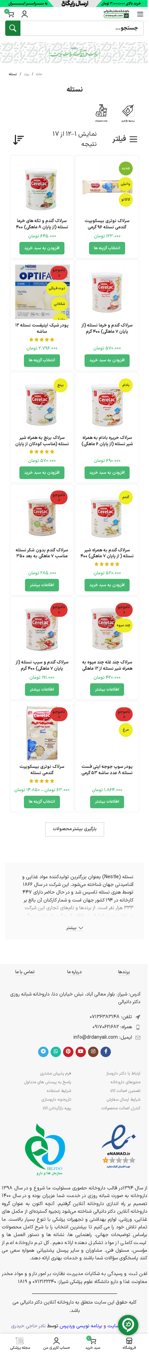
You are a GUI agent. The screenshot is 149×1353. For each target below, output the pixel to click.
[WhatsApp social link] (56, 1052)
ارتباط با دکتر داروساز (123, 1073)
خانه (39, 74)
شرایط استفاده (59, 1091)
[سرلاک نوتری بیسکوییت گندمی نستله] (42, 733)
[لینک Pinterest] (68, 1052)
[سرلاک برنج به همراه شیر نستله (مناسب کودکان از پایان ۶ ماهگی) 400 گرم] (42, 404)
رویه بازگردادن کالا (57, 1108)
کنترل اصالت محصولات (120, 1108)
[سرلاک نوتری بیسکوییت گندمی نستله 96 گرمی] (107, 187)
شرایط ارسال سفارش (123, 1099)
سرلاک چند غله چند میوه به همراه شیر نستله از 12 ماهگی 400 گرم (107, 668)
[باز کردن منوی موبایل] (140, 14)
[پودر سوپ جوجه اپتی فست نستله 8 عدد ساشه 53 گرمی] (107, 733)
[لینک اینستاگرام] (93, 1052)
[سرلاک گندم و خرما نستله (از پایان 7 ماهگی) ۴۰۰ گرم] (107, 291)
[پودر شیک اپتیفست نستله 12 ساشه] (42, 291)
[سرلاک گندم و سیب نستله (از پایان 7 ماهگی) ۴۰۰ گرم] (42, 628)
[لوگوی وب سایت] (116, 13)
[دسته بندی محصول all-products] (101, 115)
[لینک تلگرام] (43, 1052)
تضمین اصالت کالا (125, 1091)
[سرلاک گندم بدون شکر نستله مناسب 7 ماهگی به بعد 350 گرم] (42, 516)
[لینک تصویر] (118, 1146)
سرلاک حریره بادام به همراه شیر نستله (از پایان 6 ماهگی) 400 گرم (107, 443)
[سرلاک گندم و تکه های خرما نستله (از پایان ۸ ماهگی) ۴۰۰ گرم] (42, 187)
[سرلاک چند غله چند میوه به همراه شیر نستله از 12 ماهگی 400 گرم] (107, 628)
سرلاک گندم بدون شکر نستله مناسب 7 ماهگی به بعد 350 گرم (42, 556)
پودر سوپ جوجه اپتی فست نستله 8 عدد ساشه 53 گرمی (107, 769)
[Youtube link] (81, 1052)
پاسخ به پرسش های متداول (47, 1082)
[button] (41, 248)
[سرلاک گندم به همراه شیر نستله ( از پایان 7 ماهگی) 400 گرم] (107, 516)
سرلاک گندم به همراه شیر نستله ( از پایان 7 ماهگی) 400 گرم (107, 556)
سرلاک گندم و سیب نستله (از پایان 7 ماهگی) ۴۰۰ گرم (42, 665)
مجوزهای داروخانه (125, 1082)
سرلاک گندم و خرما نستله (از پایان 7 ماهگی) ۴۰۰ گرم (107, 328)
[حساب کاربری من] (25, 14)
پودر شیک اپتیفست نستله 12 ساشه (42, 328)
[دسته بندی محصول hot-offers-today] (128, 115)
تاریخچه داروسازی (56, 1099)
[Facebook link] (105, 1052)
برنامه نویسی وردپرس (81, 1326)
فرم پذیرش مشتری (55, 1073)
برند (26, 74)
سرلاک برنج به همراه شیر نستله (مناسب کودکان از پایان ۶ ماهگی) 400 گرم (42, 443)
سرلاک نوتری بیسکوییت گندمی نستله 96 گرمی (107, 224)
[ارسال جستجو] (12, 28)
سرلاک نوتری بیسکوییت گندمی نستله (41, 769)
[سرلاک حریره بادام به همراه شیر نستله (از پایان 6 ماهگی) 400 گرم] (107, 404)
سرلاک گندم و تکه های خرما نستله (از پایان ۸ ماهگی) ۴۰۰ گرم (42, 227)
